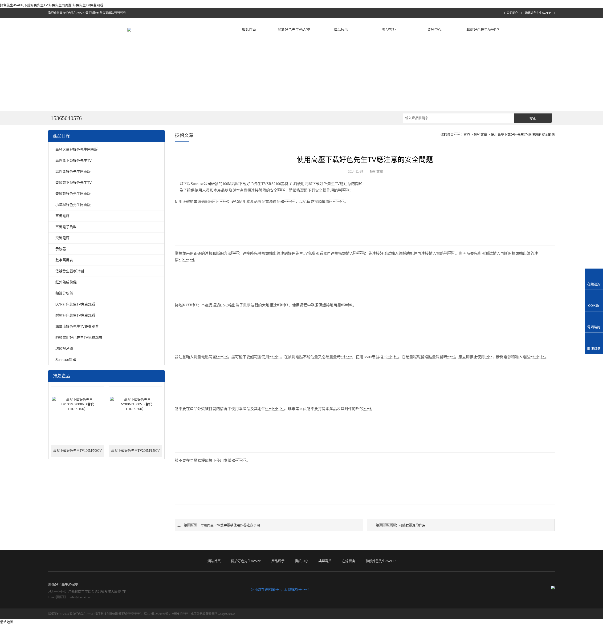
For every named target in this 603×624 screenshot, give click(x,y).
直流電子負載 (66, 227)
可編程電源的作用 (412, 525)
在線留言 (348, 561)
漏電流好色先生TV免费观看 (77, 326)
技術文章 (480, 134)
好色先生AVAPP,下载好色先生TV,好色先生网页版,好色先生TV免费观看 (51, 5)
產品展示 (341, 30)
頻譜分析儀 (64, 293)
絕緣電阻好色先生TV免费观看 (78, 337)
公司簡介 (512, 13)
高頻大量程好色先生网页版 (76, 149)
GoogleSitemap (226, 614)
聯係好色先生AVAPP (538, 13)
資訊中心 (434, 30)
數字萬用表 (64, 260)
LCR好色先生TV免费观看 (75, 304)
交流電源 (62, 238)
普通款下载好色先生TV (73, 183)
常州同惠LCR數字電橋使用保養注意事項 (230, 525)
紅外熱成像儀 (66, 282)
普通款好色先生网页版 (73, 194)
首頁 (467, 134)
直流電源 (62, 216)
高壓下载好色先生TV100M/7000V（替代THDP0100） (77, 453)
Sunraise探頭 (65, 360)
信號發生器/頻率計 (70, 271)
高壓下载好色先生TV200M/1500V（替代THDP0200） (135, 453)
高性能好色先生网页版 (73, 171)
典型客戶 (389, 30)
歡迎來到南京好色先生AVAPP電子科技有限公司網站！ (88, 13)
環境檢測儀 (64, 348)
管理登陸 (211, 614)
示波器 (60, 249)
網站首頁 (249, 30)
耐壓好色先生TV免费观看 (75, 315)
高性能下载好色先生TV (73, 160)
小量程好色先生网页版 (73, 205)
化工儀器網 (198, 614)
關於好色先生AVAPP (294, 30)
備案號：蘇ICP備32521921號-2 (144, 614)
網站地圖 (6, 622)
